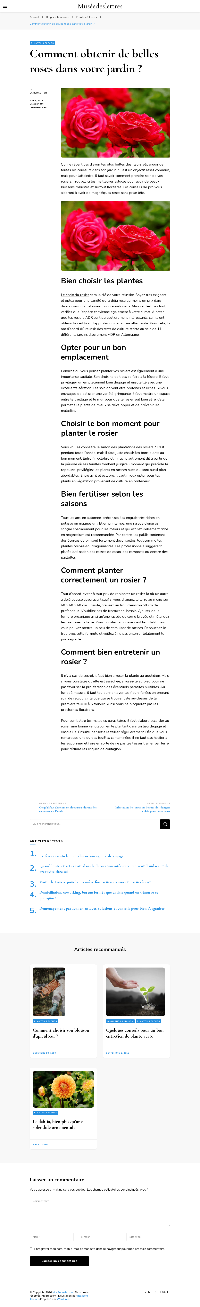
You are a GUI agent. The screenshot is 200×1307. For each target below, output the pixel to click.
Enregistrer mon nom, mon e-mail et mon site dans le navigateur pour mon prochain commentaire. (99, 1249)
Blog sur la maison (120, 1021)
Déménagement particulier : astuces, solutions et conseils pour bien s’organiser (102, 908)
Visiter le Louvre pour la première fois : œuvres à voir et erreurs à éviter (96, 882)
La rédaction (38, 93)
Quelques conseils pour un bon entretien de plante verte (135, 1033)
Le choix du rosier (75, 295)
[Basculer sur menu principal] (5, 6)
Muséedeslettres (100, 6)
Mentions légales (157, 1292)
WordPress (64, 1299)
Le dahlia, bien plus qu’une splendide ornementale (58, 1125)
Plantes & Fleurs (42, 43)
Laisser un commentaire (42, 106)
